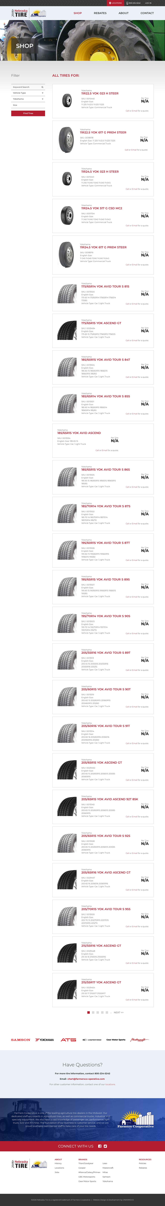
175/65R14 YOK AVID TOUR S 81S (105, 286)
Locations (117, 3)
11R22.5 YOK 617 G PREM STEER (103, 132)
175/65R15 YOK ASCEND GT (101, 323)
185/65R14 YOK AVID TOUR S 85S (105, 396)
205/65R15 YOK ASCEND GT (101, 762)
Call (127, 111)
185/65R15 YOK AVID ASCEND (79, 433)
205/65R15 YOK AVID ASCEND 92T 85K (109, 799)
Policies (142, 1163)
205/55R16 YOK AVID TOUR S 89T (105, 652)
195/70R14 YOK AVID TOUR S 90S (105, 616)
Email (134, 111)
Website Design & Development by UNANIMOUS (113, 1200)
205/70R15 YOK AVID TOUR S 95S (105, 909)
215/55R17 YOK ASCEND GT (101, 982)
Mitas (105, 1172)
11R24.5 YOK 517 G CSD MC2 (101, 208)
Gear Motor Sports (87, 1181)
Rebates (100, 13)
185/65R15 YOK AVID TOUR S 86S (105, 469)
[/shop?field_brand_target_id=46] (142, 1039)
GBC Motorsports (87, 1177)
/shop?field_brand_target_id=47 (23, 1039)
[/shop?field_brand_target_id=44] (118, 1039)
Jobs (57, 1172)
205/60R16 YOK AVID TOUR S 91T (105, 726)
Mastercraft (108, 1168)
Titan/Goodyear (86, 1163)
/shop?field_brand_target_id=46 (142, 1039)
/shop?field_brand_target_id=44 (118, 1039)
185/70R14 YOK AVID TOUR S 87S (105, 506)
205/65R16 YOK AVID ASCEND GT (105, 872)
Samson (106, 1177)
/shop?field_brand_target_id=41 (94, 1039)
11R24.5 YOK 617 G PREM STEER (103, 247)
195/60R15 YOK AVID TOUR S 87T (105, 543)
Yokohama (108, 1181)
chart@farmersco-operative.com (86, 1079)
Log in (148, 3)
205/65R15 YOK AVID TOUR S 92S (105, 836)
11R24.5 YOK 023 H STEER (100, 171)
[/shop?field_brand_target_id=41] (94, 1039)
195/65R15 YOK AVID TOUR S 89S (105, 579)
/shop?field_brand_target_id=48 (47, 1039)
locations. (110, 1084)
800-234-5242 (134, 3)
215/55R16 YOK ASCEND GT (101, 945)
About (124, 13)
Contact (147, 13)
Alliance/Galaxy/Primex (89, 1172)
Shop (78, 13)
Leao (105, 1163)
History (58, 1163)
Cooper (82, 1168)
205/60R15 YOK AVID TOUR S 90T (106, 689)
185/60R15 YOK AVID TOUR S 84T (105, 359)
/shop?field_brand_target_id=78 (71, 1039)
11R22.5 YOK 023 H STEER (99, 93)
